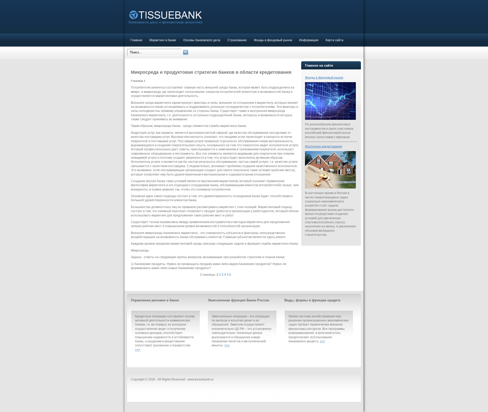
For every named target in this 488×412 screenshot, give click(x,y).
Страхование (237, 40)
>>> (137, 349)
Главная (136, 40)
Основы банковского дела (201, 40)
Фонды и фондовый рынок (273, 40)
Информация (308, 40)
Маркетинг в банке (162, 40)
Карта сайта (334, 40)
